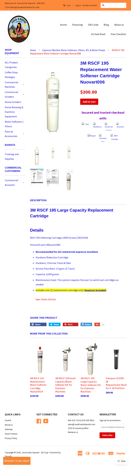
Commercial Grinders (11, 94)
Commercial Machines (11, 85)
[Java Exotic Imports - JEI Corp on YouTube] (45, 421)
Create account (89, 5)
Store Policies (11, 433)
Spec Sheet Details (46, 299)
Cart (68, 5)
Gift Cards (93, 24)
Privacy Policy (11, 438)
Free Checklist (118, 34)
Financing (77, 24)
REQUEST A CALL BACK (16, 460)
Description (38, 200)
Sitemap (9, 429)
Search (8, 420)
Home (63, 24)
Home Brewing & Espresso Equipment (14, 112)
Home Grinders (13, 102)
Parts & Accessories (11, 134)
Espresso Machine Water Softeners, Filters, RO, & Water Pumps (73, 50)
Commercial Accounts (11, 182)
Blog (106, 24)
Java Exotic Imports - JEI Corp (35, 452)
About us (119, 24)
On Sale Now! (98, 34)
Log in (78, 5)
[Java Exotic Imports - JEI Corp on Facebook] (38, 421)
